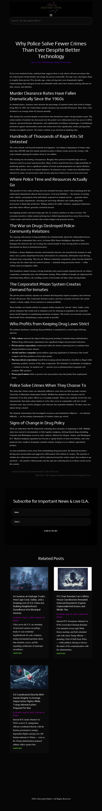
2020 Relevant (47, 62)
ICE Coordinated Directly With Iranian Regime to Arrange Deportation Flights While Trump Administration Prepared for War (28, 701)
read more (17, 653)
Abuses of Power (60, 62)
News (69, 62)
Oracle (18, 617)
